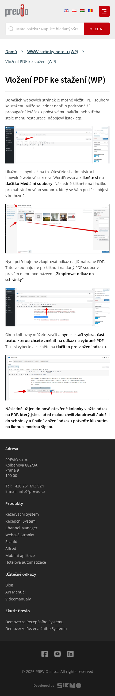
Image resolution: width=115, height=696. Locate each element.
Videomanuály (18, 599)
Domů (11, 51)
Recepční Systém (20, 521)
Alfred (10, 548)
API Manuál (15, 592)
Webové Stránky (19, 534)
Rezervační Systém (22, 514)
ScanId (11, 541)
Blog (9, 585)
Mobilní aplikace (20, 555)
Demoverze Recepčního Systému (34, 621)
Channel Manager (21, 527)
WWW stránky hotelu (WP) (52, 51)
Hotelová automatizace (25, 562)
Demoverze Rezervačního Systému (36, 628)
